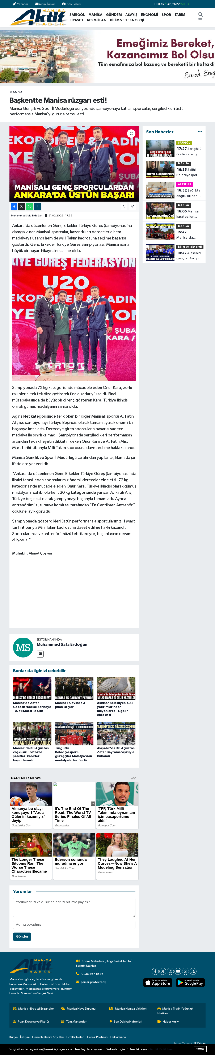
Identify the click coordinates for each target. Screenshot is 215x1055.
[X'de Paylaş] (21, 206)
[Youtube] (177, 971)
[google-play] (190, 982)
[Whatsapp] (185, 971)
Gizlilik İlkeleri (75, 1037)
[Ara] (201, 15)
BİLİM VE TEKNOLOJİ (127, 20)
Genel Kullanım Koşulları (48, 1037)
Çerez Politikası (97, 1037)
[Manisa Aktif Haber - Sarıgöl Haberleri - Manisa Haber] (38, 17)
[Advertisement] (88, 593)
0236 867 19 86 (92, 973)
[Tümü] (200, 132)
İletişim (25, 1037)
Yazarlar (22, 4)
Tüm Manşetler (76, 1021)
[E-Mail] (40, 654)
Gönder (22, 936)
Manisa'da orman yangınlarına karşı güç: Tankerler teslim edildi (188, 235)
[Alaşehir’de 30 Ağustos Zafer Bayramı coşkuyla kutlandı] (116, 734)
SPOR (166, 15)
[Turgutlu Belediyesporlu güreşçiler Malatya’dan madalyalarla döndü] (74, 734)
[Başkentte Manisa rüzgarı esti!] (74, 164)
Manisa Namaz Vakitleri (131, 1008)
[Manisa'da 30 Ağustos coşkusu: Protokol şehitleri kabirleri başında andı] (32, 734)
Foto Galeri (73, 4)
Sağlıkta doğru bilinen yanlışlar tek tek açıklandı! (188, 194)
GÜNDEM (114, 15)
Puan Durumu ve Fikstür (33, 1021)
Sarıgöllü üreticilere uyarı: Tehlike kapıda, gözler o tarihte (189, 152)
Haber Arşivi (171, 1021)
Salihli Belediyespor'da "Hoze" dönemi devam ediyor (189, 173)
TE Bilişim (199, 1043)
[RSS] (193, 971)
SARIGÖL (77, 15)
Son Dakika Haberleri (128, 1021)
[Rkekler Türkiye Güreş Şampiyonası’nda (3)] (74, 319)
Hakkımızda (118, 1037)
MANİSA (95, 15)
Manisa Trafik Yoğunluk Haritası (175, 1011)
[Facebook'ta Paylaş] (14, 206)
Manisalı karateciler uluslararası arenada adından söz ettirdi (188, 215)
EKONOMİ (149, 15)
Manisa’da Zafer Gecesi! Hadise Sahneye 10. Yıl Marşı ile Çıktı (32, 707)
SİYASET (76, 20)
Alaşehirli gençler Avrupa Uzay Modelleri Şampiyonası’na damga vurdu (189, 256)
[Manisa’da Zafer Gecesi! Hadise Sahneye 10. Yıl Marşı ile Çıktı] (32, 688)
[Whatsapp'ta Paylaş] (29, 206)
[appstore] (158, 982)
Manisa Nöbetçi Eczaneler (36, 1008)
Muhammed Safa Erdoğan (26, 215)
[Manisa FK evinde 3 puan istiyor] (74, 688)
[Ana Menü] (200, 20)
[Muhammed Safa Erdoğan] (23, 647)
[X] (162, 971)
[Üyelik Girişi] (204, 4)
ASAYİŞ (131, 15)
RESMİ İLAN (96, 20)
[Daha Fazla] (37, 206)
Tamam (200, 1049)
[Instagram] (170, 971)
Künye (13, 1037)
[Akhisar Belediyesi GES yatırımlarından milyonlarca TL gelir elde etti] (116, 688)
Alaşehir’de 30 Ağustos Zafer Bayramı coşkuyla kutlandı (116, 752)
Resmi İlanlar (46, 4)
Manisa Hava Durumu (81, 1008)
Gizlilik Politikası (160, 1049)
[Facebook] (155, 971)
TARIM (179, 15)
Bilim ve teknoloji (190, 247)
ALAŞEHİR (184, 184)
